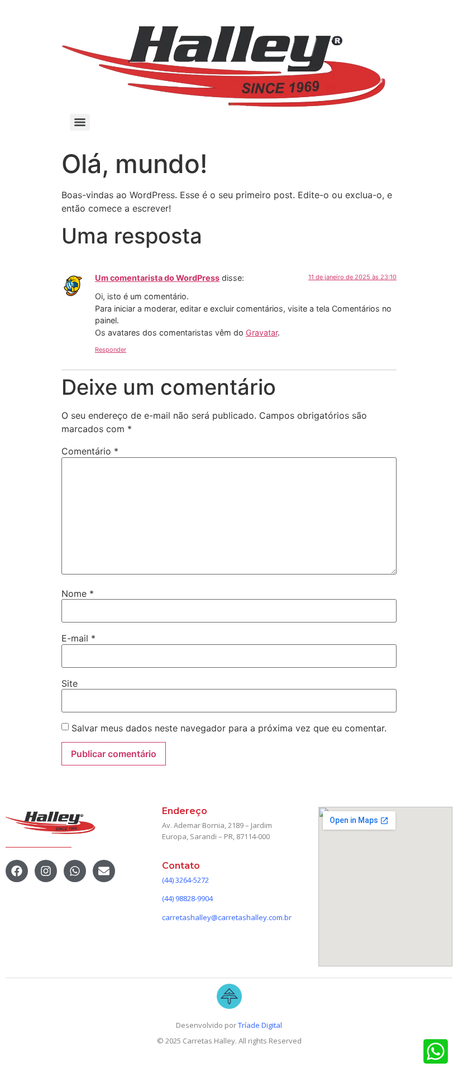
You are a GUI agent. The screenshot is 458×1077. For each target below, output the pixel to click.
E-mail (78, 638)
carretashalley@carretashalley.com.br (227, 917)
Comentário (89, 451)
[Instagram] (46, 871)
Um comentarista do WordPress (157, 278)
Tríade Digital (260, 1025)
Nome (77, 593)
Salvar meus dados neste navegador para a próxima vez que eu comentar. (229, 728)
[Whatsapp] (75, 871)
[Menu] (80, 122)
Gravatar (262, 332)
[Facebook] (17, 871)
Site (69, 683)
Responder (110, 349)
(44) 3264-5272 (185, 880)
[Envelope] (104, 871)
